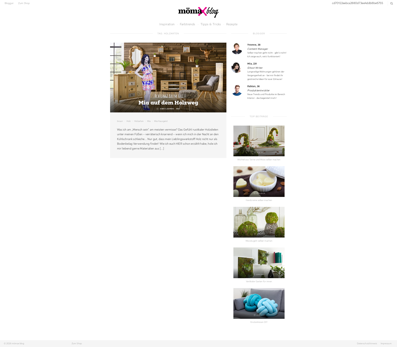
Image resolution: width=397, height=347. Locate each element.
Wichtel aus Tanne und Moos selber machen (258, 159)
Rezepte (232, 24)
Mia (178, 109)
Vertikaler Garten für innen (259, 281)
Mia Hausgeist (161, 121)
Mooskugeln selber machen (259, 240)
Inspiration (166, 24)
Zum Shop (24, 3)
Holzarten (139, 121)
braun (120, 121)
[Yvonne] (238, 48)
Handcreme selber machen (259, 200)
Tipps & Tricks (211, 24)
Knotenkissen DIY (259, 322)
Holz (129, 121)
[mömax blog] (198, 12)
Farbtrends (187, 24)
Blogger (9, 3)
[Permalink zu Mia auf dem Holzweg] (168, 77)
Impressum (386, 343)
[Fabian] (238, 90)
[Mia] (238, 67)
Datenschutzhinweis (367, 343)
